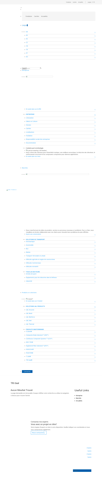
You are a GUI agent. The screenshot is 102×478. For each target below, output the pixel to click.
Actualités (80, 2)
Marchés (25, 168)
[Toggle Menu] (21, 7)
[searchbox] (33, 68)
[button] (40, 68)
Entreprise (25, 70)
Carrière (75, 2)
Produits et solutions (29, 292)
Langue (89, 2)
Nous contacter (37, 433)
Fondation (68, 2)
